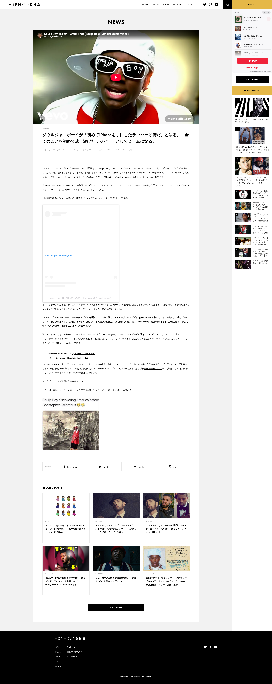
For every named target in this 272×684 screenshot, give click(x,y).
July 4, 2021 (83, 357)
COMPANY (72, 656)
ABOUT (189, 4)
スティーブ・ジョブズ (78, 150)
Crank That (117, 150)
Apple (100, 150)
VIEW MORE (116, 607)
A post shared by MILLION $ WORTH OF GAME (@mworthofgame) (80, 298)
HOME (145, 4)
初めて (131, 150)
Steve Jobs (93, 150)
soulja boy (46, 150)
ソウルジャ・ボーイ (59, 150)
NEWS (166, 4)
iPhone (124, 150)
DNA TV (155, 4)
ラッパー (107, 150)
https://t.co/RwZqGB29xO (83, 353)
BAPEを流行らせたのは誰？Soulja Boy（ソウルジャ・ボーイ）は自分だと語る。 (92, 198)
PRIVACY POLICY (74, 651)
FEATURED (177, 4)
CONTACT (71, 646)
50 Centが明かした (153, 368)
